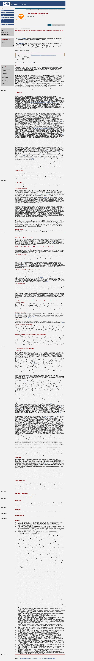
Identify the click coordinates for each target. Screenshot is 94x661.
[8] (15, 135)
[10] (46, 417)
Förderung (4, 80)
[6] (18, 131)
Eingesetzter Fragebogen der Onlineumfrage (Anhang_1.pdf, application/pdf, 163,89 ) (38, 658)
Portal (2, 10)
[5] (61, 121)
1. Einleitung (4, 70)
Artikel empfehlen (6, 34)
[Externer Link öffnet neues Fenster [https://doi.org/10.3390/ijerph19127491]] (28, 567)
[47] (47, 463)
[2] (41, 105)
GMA (44, 15)
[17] (32, 158)
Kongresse (3, 15)
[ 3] (22, 265)
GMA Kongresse (61, 9)
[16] (30, 158)
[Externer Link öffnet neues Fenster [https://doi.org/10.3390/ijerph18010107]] (52, 618)
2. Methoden (4, 72)
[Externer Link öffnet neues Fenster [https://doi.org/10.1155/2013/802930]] (57, 535)
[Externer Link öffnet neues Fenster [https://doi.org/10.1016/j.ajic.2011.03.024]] (47, 554)
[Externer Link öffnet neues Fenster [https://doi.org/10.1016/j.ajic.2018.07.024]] (29, 570)
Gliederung (3, 90)
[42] (62, 412)
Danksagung (4, 78)
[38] (21, 409)
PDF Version (4, 30)
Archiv (63, 25)
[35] (61, 406)
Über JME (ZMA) (36, 9)
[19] (33, 159)
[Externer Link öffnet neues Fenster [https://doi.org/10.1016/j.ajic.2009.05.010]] (40, 556)
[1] (49, 101)
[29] (33, 362)
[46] (45, 463)
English (2, 8)
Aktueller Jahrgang (56, 25)
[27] (42, 194)
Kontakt (48, 9)
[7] (63, 132)
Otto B (3, 45)
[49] (39, 464)
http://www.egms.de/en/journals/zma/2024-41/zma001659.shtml (43, 55)
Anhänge (3, 84)
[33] (51, 403)
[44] (48, 417)
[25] (49, 193)
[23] (42, 168)
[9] (44, 417)
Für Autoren (43, 9)
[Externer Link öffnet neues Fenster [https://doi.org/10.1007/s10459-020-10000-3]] (21, 623)
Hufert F (3, 42)
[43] (55, 416)
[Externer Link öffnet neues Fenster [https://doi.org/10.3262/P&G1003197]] (43, 546)
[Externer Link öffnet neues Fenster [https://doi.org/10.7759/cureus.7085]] (28, 629)
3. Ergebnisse (4, 73)
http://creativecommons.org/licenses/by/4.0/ (27, 62)
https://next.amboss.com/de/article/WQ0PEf (42, 128)
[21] (46, 166)
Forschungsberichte (5, 17)
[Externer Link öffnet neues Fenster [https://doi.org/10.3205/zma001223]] (26, 559)
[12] (47, 150)
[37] (18, 407)
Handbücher (4, 22)
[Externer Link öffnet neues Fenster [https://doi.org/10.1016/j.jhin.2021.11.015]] (55, 523)
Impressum (54, 9)
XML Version (5, 32)
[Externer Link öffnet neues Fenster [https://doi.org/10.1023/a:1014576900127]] (46, 653)
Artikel (49, 25)
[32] (56, 387)
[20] (32, 165)
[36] (16, 407)
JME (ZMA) (29, 9)
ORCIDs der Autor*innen (6, 77)
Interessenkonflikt (5, 81)
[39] (35, 412)
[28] (44, 194)
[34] (59, 406)
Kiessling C (4, 44)
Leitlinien (3, 19)
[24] (47, 193)
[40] (58, 412)
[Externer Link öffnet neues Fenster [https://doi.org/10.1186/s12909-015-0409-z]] (50, 543)
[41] (60, 412)
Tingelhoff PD (4, 41)
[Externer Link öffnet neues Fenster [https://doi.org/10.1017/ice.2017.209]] (31, 612)
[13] (59, 151)
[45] (51, 417)
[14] (41, 154)
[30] (35, 363)
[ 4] (41, 277)
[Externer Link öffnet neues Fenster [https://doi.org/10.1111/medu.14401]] (51, 650)
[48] (49, 463)
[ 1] (45, 197)
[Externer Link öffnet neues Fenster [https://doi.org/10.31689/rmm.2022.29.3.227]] (63, 620)
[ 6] (62, 322)
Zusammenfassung (6, 69)
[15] (40, 156)
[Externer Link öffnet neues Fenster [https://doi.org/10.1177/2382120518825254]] (56, 631)
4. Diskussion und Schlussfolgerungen (5, 75)
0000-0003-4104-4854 (29, 496)
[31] (24, 381)
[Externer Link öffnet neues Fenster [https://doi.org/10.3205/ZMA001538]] (28, 643)
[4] (39, 117)
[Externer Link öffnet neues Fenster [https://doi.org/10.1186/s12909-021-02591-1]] (21, 626)
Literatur (3, 83)
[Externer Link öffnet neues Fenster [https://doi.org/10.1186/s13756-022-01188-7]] (55, 541)
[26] (40, 194)
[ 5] (47, 281)
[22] (48, 166)
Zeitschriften (4, 12)
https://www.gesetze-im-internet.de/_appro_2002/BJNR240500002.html (43, 102)
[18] (44, 158)
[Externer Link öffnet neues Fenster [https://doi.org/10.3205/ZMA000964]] (36, 639)
